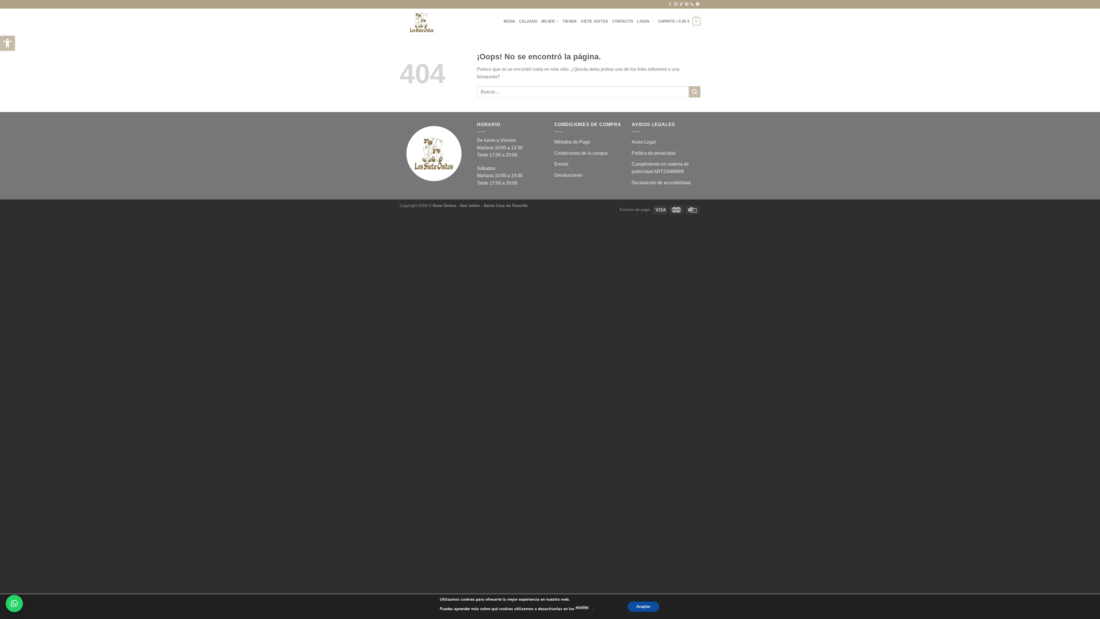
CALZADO (528, 21)
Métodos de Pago (572, 142)
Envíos (561, 164)
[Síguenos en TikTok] (681, 4)
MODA (509, 21)
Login (643, 21)
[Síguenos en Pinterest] (697, 4)
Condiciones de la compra (581, 153)
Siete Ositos (594, 21)
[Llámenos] (692, 4)
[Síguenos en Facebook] (670, 4)
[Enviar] (694, 91)
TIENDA (570, 21)
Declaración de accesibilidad (661, 182)
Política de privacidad (653, 153)
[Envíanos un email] (686, 4)
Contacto (622, 21)
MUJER (548, 21)
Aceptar (643, 606)
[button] (7, 43)
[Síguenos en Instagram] (675, 4)
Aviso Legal (644, 142)
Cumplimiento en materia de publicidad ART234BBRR (660, 168)
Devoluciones (568, 175)
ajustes (582, 607)
